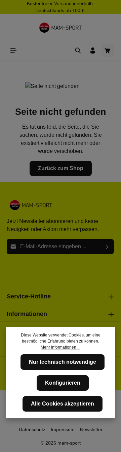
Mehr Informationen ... (60, 347)
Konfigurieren (62, 383)
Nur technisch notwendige (62, 362)
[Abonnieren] (107, 246)
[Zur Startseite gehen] (60, 27)
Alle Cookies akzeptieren (62, 404)
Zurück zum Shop (60, 168)
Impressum (63, 429)
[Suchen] (78, 50)
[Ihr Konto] (92, 50)
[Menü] (13, 50)
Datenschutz (32, 429)
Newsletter (91, 429)
